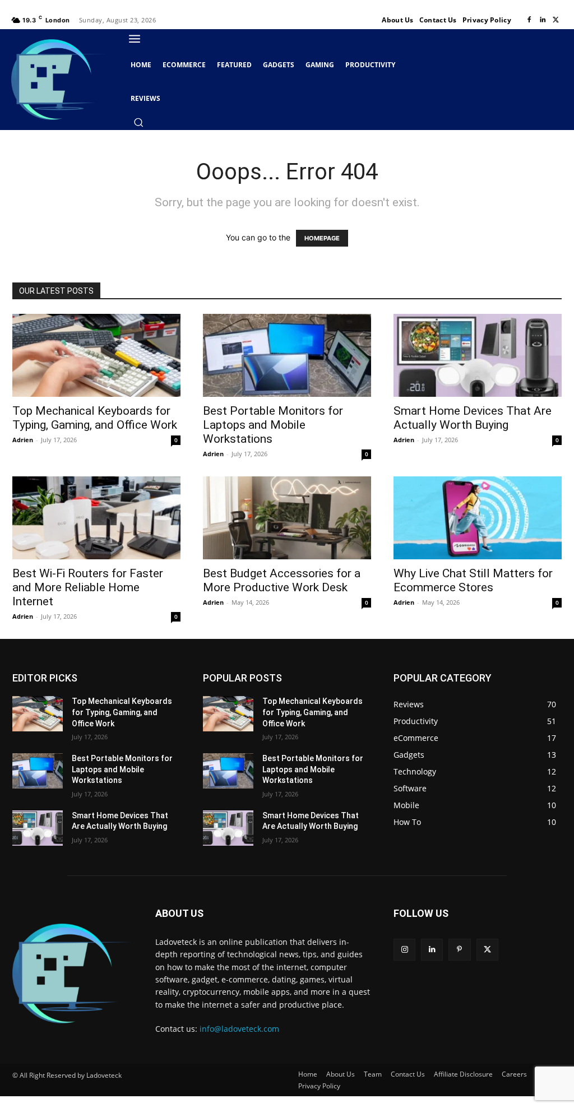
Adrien (22, 439)
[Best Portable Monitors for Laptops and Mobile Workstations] (287, 355)
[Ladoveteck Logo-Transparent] (59, 79)
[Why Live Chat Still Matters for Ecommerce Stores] (478, 517)
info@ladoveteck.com (239, 1028)
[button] (138, 122)
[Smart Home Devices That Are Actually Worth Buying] (478, 355)
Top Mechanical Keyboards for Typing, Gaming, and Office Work (94, 418)
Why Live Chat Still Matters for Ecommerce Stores (473, 580)
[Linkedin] (542, 20)
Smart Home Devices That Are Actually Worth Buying (473, 418)
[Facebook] (529, 20)
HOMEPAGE (322, 238)
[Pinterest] (459, 950)
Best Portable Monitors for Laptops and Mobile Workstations (273, 425)
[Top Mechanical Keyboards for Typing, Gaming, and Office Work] (96, 355)
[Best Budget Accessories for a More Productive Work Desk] (287, 517)
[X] (556, 20)
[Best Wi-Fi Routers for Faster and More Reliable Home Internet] (96, 517)
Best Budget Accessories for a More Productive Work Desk (281, 580)
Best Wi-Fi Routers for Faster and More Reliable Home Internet (87, 587)
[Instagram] (404, 950)
